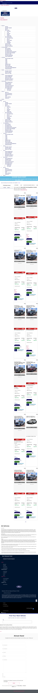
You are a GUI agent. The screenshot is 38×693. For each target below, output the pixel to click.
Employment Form (8, 94)
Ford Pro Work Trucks (9, 58)
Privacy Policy (20, 685)
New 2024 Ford (24, 189)
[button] (18, 100)
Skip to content (3, 0)
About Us (3, 91)
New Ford (3, 25)
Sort (21, 185)
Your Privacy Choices (29, 608)
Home (2, 182)
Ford (13, 182)
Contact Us (7, 98)
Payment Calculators (9, 46)
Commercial (3, 57)
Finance (3, 74)
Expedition (16, 182)
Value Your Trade (8, 73)
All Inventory (5, 182)
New (8, 182)
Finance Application (8, 56)
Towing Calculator (8, 68)
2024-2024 (10, 182)
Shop (2, 562)
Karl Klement (5, 5)
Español (3, 99)
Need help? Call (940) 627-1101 (19, 691)
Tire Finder (9, 90)
